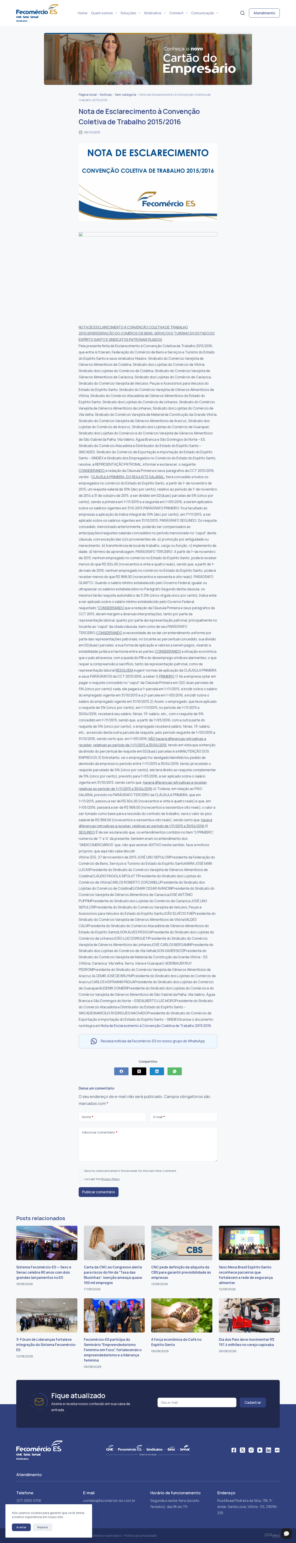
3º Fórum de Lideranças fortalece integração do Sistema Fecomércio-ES (46, 1344)
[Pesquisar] (242, 13)
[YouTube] (259, 1450)
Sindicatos (152, 13)
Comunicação (202, 13)
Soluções (128, 13)
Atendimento (264, 13)
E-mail (159, 1117)
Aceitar (21, 1527)
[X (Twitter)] (139, 1071)
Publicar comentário (98, 1192)
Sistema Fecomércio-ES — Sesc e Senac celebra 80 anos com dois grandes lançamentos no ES (43, 1272)
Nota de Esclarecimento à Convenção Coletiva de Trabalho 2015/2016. (156, 1025)
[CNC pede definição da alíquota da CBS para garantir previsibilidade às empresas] (181, 1243)
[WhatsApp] (175, 1071)
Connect (176, 13)
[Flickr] (277, 1450)
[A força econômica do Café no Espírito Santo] (181, 1315)
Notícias (106, 94)
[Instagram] (251, 1450)
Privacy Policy (110, 1179)
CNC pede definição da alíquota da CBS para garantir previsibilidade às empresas (181, 1272)
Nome (87, 1117)
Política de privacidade (140, 1535)
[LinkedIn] (157, 1071)
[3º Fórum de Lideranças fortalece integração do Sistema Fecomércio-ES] (46, 1315)
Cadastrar (252, 1402)
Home (83, 13)
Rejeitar (42, 1527)
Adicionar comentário (99, 1132)
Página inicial (88, 94)
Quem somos (102, 13)
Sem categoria (125, 94)
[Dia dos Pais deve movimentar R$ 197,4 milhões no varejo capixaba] (249, 1315)
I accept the (102, 1179)
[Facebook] (121, 1071)
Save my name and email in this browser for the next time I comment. (130, 1171)
